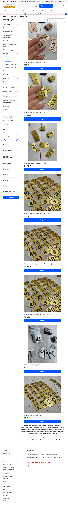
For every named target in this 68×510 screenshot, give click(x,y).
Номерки (14, 17)
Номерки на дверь (10, 67)
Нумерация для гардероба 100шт (35, 112)
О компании (27, 11)
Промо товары (7, 91)
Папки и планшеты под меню (10, 45)
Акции (5, 110)
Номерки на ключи (10, 64)
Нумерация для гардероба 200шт (35, 163)
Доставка (45, 11)
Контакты (36, 11)
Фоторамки (6, 24)
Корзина (5, 495)
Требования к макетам (9, 501)
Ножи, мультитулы (9, 31)
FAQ (4, 489)
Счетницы (6, 41)
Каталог (10, 11)
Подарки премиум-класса (9, 83)
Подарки (6, 78)
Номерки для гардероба (9, 58)
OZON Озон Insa (8, 120)
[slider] (5, 140)
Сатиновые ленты (8, 87)
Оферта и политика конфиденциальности (31, 1)
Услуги (18, 11)
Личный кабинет (7, 464)
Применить (11, 197)
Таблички (6, 71)
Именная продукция (9, 50)
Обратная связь (7, 486)
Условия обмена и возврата (8, 477)
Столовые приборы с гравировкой (9, 101)
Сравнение (6, 498)
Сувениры (6, 74)
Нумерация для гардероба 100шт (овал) (38, 264)
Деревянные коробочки (7, 96)
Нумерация (8, 61)
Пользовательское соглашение (52, 1)
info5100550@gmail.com (49, 454)
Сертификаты (7, 484)
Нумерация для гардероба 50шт (35, 62)
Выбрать (42, 68)
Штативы (6, 106)
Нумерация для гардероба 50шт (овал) (37, 213)
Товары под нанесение (7, 36)
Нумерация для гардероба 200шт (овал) (38, 314)
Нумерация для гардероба (33, 365)
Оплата (53, 11)
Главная (5, 17)
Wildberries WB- (7, 117)
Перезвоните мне (46, 6)
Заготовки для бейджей (10, 28)
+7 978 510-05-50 (9, 1)
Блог (4, 481)
